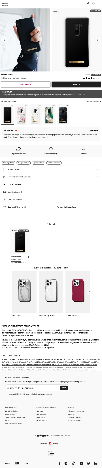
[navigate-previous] (89, 291)
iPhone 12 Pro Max (78, 365)
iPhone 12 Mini (91, 365)
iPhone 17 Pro (15, 359)
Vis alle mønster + (94, 101)
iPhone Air (40, 359)
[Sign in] (88, 3)
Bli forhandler (42, 420)
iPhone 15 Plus (36, 362)
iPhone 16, (67, 359)
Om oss (40, 411)
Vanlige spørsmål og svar (15, 417)
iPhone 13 (10, 365)
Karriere (71, 414)
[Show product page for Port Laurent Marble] (63, 114)
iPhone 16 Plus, (88, 359)
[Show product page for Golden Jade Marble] (49, 114)
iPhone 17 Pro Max (28, 359)
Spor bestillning (11, 411)
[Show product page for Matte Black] (7, 114)
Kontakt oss (10, 414)
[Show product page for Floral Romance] (21, 114)
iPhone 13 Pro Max (33, 365)
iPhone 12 (67, 365)
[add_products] (27, 256)
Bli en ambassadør (75, 420)
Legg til (76, 84)
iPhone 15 (14, 362)
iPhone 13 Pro (19, 365)
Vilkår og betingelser (76, 411)
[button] (51, 436)
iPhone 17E (49, 359)
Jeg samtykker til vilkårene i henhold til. (30, 394)
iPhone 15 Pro (24, 362)
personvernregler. (45, 394)
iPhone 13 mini (45, 365)
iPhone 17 (5, 359)
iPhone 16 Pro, (77, 359)
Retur (7, 420)
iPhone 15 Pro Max (49, 362)
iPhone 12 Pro (57, 365)
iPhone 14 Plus (82, 362)
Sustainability (42, 414)
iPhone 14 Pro (70, 362)
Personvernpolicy (74, 417)
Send (64, 388)
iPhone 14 (61, 362)
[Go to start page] (5, 4)
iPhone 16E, (58, 359)
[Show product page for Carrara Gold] (35, 114)
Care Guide (41, 417)
